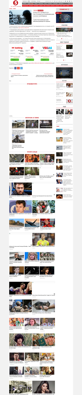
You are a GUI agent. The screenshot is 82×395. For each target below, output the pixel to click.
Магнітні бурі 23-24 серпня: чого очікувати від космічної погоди (67, 195)
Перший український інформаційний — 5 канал (16, 3)
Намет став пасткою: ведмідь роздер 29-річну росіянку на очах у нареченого (68, 154)
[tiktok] (57, 1)
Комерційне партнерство (58, 100)
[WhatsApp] (61, 1)
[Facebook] (53, 1)
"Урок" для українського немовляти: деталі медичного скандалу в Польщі (68, 190)
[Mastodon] (65, 1)
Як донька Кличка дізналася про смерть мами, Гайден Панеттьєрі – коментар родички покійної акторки (67, 140)
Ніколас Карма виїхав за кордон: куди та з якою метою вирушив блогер (67, 175)
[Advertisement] (32, 53)
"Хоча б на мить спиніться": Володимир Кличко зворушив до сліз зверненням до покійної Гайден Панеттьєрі (67, 132)
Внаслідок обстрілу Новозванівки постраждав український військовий (45, 131)
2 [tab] (63, 38)
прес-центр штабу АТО (23, 27)
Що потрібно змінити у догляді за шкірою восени (60, 93)
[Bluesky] (67, 1)
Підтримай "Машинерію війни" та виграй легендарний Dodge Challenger (60, 48)
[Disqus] (32, 101)
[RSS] (72, 1)
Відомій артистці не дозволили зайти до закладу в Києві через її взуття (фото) (68, 161)
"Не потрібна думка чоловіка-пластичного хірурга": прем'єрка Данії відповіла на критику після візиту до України (68, 182)
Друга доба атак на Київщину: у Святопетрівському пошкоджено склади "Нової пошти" (63, 36)
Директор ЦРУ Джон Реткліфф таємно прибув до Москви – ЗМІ (67, 147)
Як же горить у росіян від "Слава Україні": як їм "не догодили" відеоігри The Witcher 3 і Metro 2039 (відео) (68, 168)
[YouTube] (70, 1)
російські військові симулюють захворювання (41, 63)
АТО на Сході (40, 10)
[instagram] (55, 1)
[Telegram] (59, 1)
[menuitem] (24, 3)
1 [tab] (61, 38)
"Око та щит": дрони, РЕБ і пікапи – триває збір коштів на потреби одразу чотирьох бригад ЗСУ (60, 56)
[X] (63, 1)
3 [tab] (65, 38)
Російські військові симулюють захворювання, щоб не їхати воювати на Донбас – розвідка (32, 131)
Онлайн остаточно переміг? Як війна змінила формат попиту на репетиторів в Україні (60, 85)
